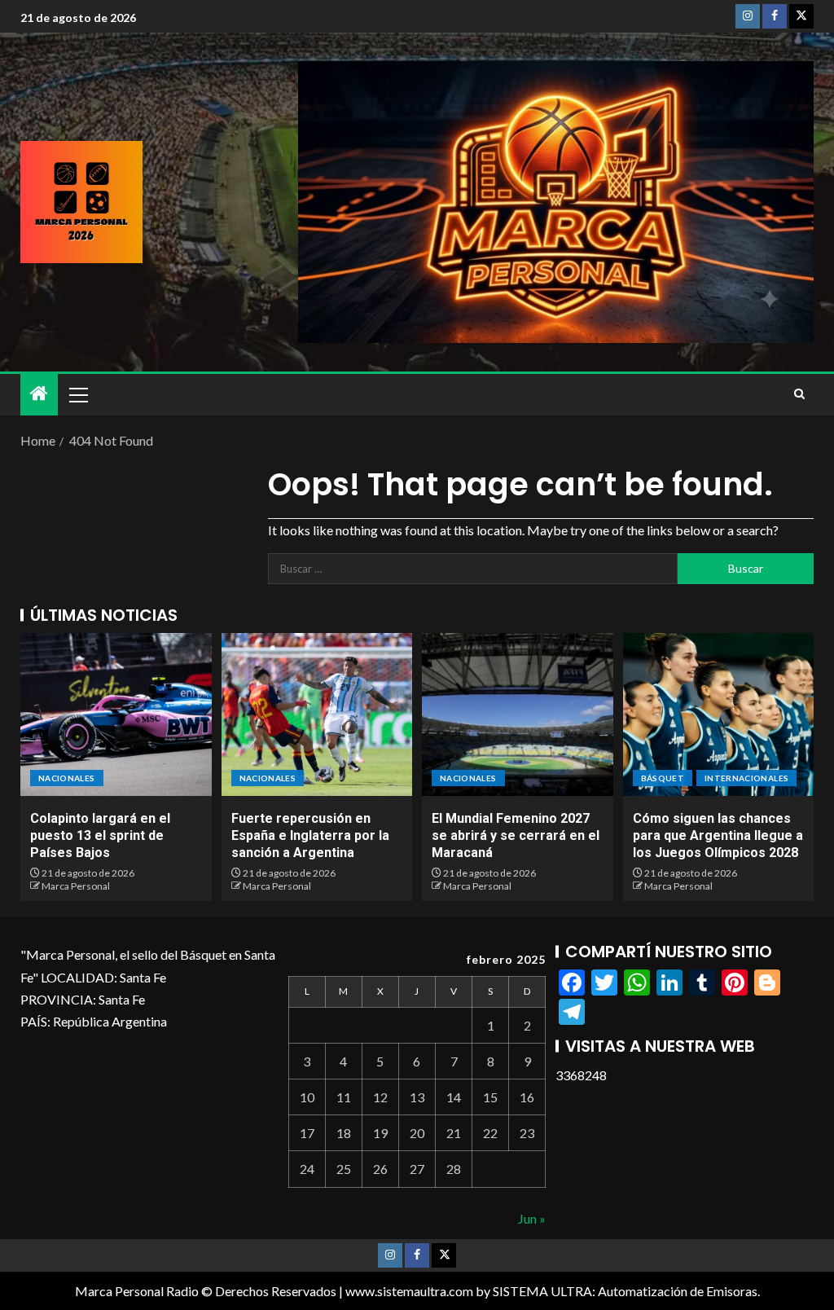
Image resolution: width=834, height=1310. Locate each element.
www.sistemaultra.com (409, 1291)
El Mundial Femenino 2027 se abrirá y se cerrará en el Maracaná (515, 836)
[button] (77, 394)
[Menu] (77, 394)
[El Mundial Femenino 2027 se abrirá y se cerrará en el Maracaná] (517, 714)
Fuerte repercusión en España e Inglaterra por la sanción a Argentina (310, 836)
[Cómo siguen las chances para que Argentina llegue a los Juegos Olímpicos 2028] (718, 714)
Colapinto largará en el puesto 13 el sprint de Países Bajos (100, 836)
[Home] (39, 394)
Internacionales (746, 778)
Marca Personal (76, 886)
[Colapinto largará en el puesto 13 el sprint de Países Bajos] (116, 714)
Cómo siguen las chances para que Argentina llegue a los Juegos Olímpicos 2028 (718, 836)
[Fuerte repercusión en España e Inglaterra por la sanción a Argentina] (317, 714)
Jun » (532, 1218)
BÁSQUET (662, 778)
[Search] (799, 394)
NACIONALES (66, 778)
